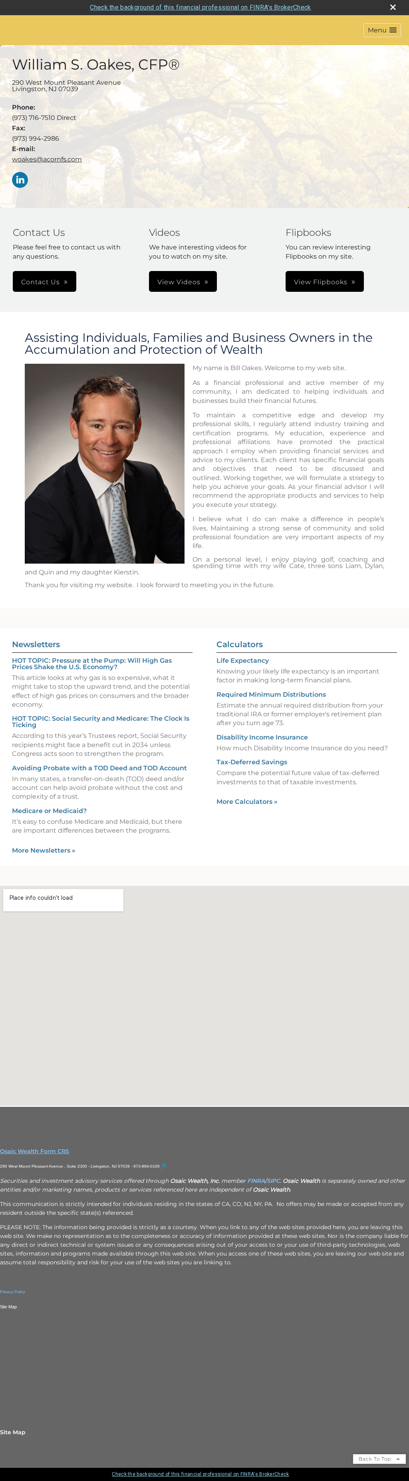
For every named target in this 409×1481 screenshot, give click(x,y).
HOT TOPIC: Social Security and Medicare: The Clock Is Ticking (100, 722)
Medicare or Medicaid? (49, 811)
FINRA (256, 1180)
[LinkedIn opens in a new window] (20, 180)
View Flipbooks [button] (320, 282)
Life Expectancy (242, 660)
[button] (382, 30)
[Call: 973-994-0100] (163, 1166)
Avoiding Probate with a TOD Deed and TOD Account (99, 768)
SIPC (273, 1180)
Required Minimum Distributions (271, 694)
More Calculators (247, 801)
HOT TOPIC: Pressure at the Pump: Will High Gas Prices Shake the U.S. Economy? (92, 664)
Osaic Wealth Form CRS (34, 1151)
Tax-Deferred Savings (251, 762)
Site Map (13, 1432)
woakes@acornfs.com (47, 159)
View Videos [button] (179, 282)
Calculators (239, 644)
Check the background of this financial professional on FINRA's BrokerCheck (200, 7)
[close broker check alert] (393, 7)
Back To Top (376, 1459)
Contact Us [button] (40, 282)
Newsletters (36, 644)
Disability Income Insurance (262, 737)
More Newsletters (43, 850)
